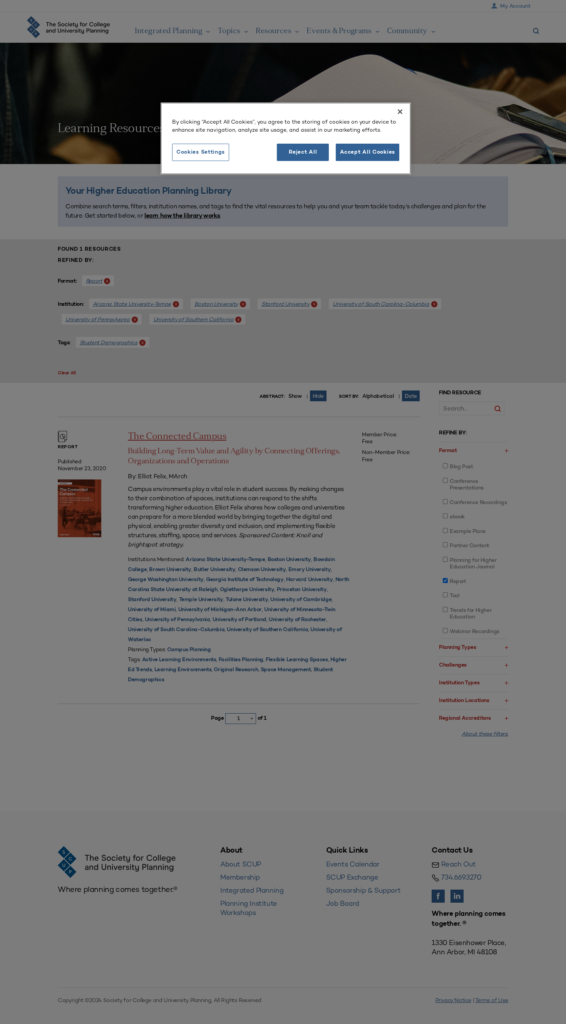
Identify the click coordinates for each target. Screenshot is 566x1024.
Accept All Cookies (367, 152)
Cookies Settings (200, 152)
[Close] (400, 111)
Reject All (303, 152)
